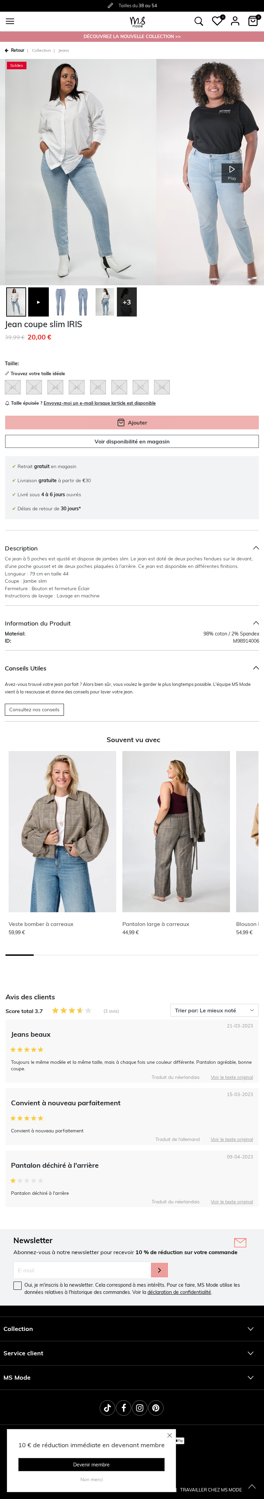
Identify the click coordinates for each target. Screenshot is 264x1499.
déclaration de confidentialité (179, 1292)
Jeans (63, 50)
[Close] (170, 1435)
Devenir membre (91, 1465)
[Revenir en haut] (252, 1487)
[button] (217, 20)
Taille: (12, 363)
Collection (41, 50)
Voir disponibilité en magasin (132, 441)
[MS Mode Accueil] (137, 21)
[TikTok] (107, 1408)
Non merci (91, 1479)
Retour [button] (17, 50)
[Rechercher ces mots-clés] (199, 21)
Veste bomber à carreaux (41, 923)
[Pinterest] (156, 1408)
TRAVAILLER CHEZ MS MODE (211, 1489)
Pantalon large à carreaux (155, 923)
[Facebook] (123, 1408)
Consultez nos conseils (34, 709)
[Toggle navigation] (10, 21)
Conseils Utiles (25, 668)
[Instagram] (139, 1408)
